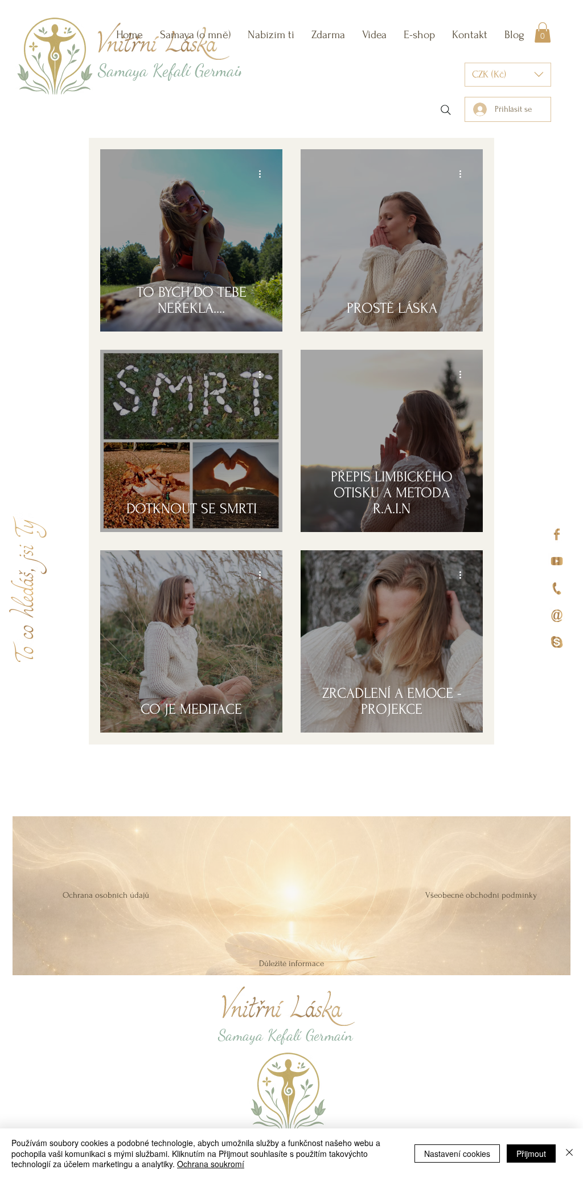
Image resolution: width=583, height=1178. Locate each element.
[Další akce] (263, 174)
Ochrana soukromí (210, 1163)
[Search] (446, 110)
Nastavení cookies (457, 1153)
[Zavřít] (569, 1153)
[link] (542, 32)
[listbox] (508, 75)
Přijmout (531, 1153)
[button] (271, 34)
